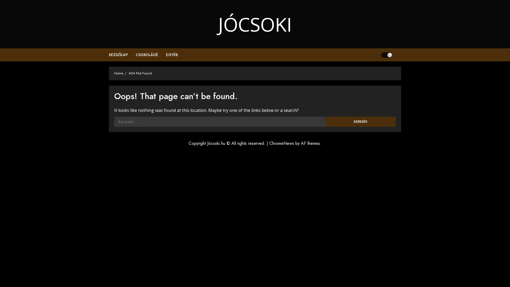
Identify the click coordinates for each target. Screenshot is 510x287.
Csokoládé (147, 54)
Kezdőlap (118, 54)
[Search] (397, 55)
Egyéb (172, 54)
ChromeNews (281, 143)
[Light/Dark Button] (386, 55)
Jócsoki (255, 24)
